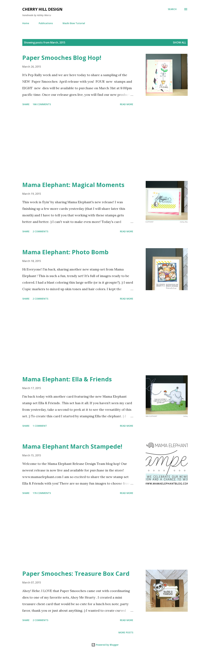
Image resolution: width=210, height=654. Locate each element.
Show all (179, 42)
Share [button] (26, 104)
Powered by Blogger (107, 644)
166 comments (42, 104)
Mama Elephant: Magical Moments (73, 185)
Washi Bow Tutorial (74, 23)
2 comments (40, 231)
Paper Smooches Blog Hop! (61, 58)
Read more (126, 104)
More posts (125, 632)
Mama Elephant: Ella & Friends (67, 379)
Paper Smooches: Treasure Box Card (75, 574)
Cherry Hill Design (42, 9)
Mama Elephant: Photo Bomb (65, 252)
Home (25, 23)
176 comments (42, 493)
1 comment (40, 425)
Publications (46, 23)
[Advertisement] (77, 144)
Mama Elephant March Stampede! (72, 446)
